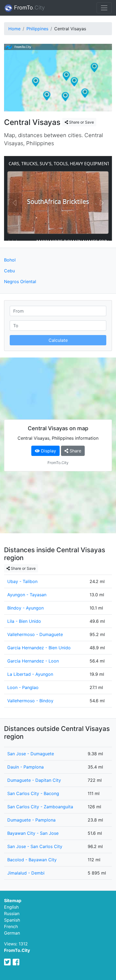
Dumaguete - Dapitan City (34, 780)
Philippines (37, 28)
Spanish (12, 920)
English (11, 907)
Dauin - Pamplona (25, 767)
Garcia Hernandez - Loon (33, 661)
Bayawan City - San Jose (33, 833)
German (12, 933)
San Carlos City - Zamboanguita (40, 806)
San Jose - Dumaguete (30, 753)
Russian (11, 913)
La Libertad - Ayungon (30, 674)
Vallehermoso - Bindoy (30, 700)
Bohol (10, 260)
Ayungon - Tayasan (26, 594)
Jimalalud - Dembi (26, 873)
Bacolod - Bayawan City (32, 859)
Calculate (58, 340)
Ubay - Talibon (22, 581)
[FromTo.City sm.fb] (16, 962)
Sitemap (12, 900)
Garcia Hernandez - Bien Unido (39, 647)
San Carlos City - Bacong (33, 793)
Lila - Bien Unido (24, 621)
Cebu (9, 270)
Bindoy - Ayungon (25, 608)
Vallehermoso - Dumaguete (35, 634)
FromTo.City (17, 950)
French (11, 926)
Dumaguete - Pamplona (31, 820)
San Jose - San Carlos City (34, 846)
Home (14, 28)
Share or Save (81, 122)
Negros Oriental (20, 281)
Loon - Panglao (23, 687)
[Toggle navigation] (104, 7)
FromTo (28, 7)
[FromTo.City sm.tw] (7, 962)
